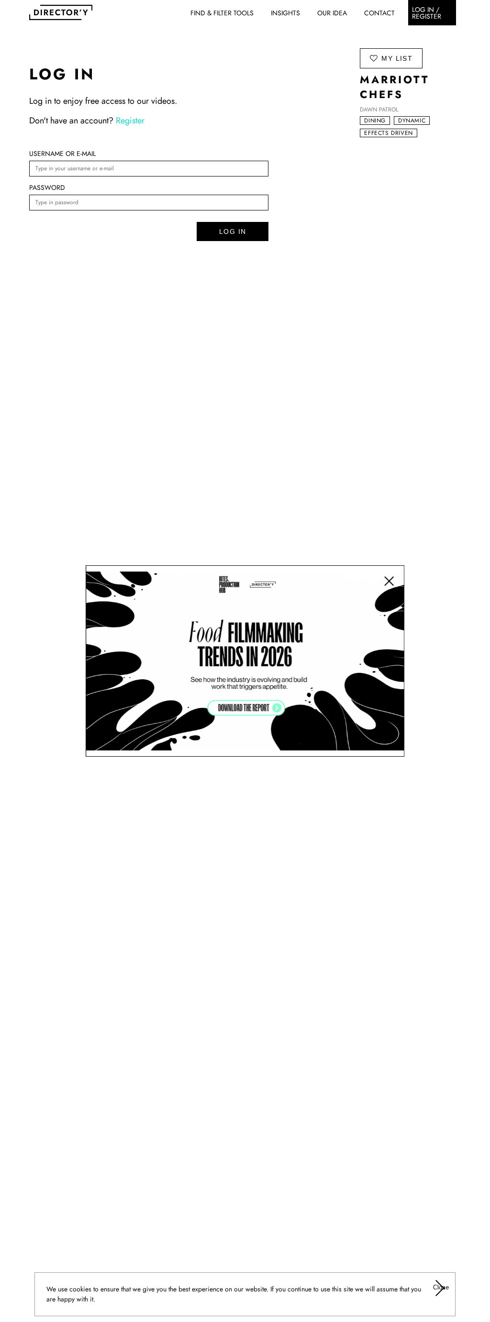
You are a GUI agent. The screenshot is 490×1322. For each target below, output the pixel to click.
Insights (285, 13)
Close (440, 1287)
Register (130, 120)
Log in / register (426, 13)
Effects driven (388, 133)
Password (47, 187)
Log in (232, 231)
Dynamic (411, 120)
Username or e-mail (62, 153)
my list (396, 58)
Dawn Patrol (379, 109)
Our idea (332, 13)
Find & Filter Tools (222, 13)
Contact (379, 13)
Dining (375, 120)
